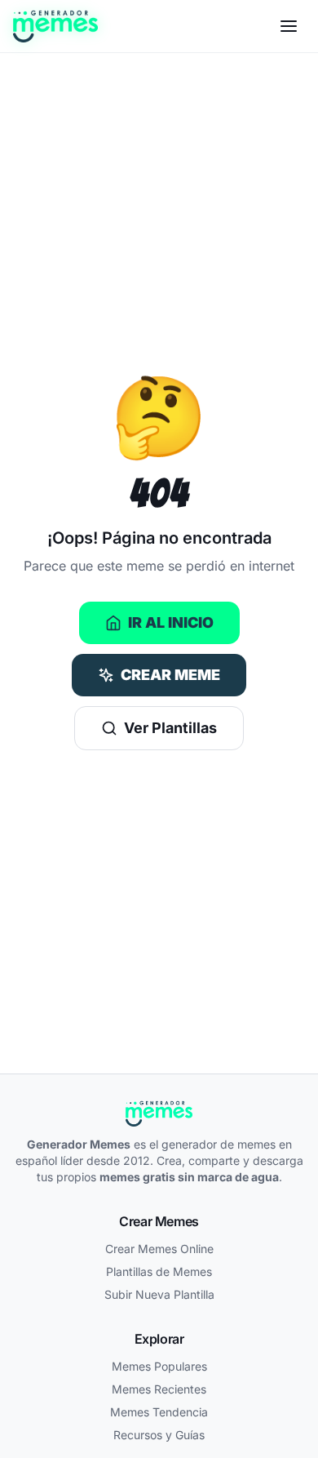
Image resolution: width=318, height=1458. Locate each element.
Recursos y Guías (159, 1435)
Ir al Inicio (171, 622)
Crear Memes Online (159, 1249)
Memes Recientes (159, 1389)
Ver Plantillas (170, 727)
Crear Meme (170, 674)
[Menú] (288, 26)
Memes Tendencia (159, 1412)
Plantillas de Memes (159, 1271)
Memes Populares (159, 1366)
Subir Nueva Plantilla (159, 1294)
